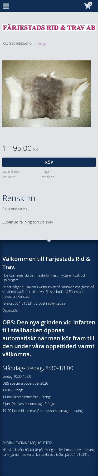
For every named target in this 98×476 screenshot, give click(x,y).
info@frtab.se (56, 303)
